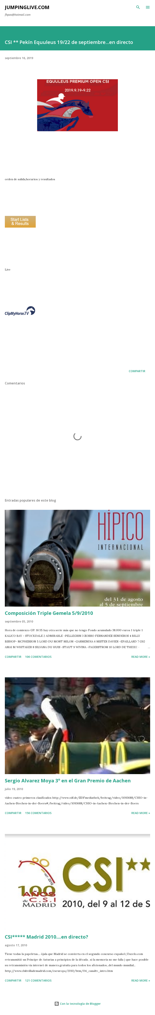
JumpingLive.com (27, 7)
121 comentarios (38, 980)
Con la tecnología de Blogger (80, 1004)
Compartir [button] (137, 371)
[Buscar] (138, 7)
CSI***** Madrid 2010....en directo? (46, 936)
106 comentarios (38, 657)
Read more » (140, 657)
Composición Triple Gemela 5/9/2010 (49, 613)
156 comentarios (38, 813)
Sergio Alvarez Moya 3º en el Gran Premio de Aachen (68, 780)
